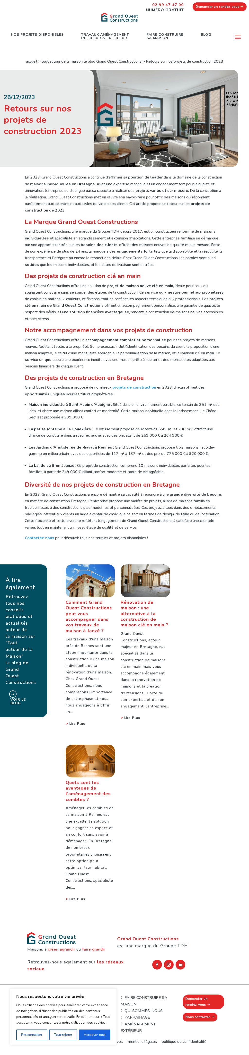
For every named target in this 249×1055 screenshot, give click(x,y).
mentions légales (142, 1041)
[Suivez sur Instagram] (169, 965)
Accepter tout (94, 1034)
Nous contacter (197, 1017)
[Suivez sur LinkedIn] (180, 965)
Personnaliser (31, 1034)
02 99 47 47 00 (168, 5)
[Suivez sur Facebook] (157, 965)
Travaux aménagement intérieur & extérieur (105, 36)
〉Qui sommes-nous (142, 1010)
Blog (206, 34)
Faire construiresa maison (165, 36)
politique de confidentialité (184, 1041)
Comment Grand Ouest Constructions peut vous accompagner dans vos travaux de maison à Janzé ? (89, 616)
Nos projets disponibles (37, 34)
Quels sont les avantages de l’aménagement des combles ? (88, 791)
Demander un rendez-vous (217, 6)
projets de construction (134, 387)
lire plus (77, 724)
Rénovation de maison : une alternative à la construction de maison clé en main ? (144, 613)
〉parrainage (135, 1017)
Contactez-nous (39, 538)
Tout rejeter (63, 1034)
